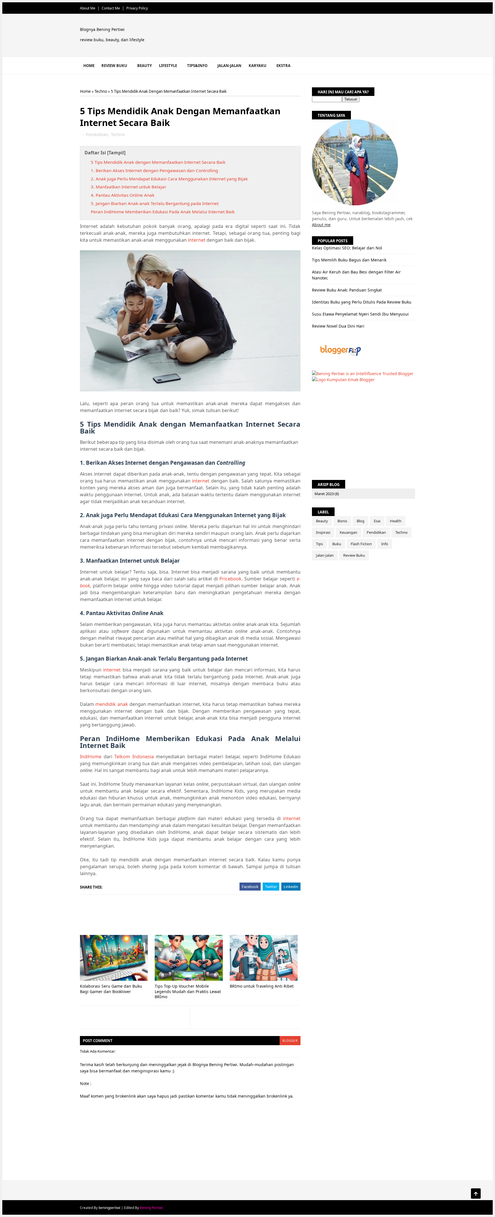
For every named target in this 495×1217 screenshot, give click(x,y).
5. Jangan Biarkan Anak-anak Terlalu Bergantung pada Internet (155, 203)
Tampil (116, 152)
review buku (354, 555)
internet (196, 240)
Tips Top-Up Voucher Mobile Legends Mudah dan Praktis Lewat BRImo (188, 991)
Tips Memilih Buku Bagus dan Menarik (349, 260)
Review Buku (114, 65)
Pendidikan (97, 134)
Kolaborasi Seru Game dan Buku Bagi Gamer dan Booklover (111, 988)
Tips (319, 543)
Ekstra (283, 65)
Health (395, 520)
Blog (360, 520)
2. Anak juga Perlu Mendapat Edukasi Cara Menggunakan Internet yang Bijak (169, 179)
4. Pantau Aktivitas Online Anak (122, 195)
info (384, 543)
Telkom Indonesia (134, 756)
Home (89, 65)
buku (336, 543)
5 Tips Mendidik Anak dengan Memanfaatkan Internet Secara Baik (158, 162)
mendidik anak (111, 704)
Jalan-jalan (229, 65)
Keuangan (348, 532)
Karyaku (257, 65)
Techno (101, 91)
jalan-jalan (325, 555)
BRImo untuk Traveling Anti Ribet (262, 986)
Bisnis (342, 520)
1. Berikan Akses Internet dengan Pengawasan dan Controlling (154, 170)
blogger (290, 1041)
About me (321, 224)
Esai (377, 520)
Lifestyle (168, 65)
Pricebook (230, 579)
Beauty (144, 65)
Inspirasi (323, 532)
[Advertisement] (310, 36)
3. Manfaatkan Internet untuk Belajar (128, 187)
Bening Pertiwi (151, 1207)
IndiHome (90, 756)
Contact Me (111, 8)
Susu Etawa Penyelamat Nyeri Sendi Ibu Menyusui (360, 314)
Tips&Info (197, 65)
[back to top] (476, 1193)
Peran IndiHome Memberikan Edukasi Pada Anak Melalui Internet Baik (163, 211)
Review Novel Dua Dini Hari (338, 326)
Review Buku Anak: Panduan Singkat (347, 290)
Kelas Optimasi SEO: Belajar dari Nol (347, 248)
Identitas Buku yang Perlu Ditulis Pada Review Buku (361, 302)
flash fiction (361, 543)
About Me (87, 8)
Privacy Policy (137, 8)
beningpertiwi (109, 1207)
